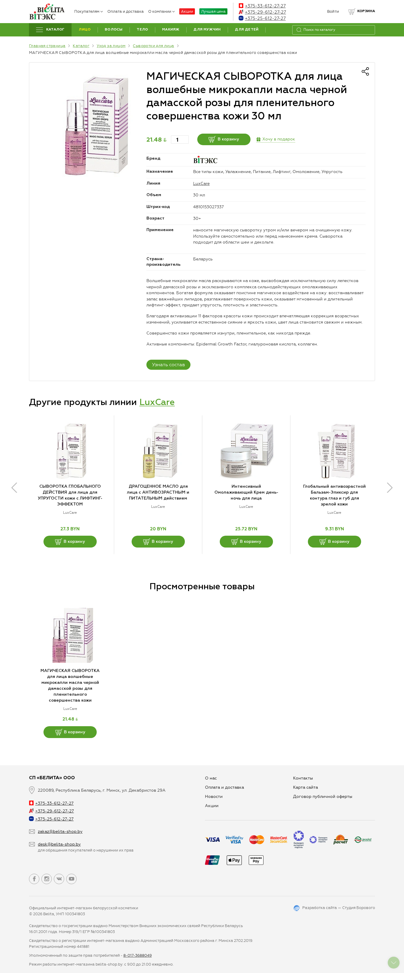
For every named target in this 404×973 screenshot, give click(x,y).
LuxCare (201, 183)
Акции (187, 11)
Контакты (303, 778)
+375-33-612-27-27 (265, 6)
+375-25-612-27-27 (265, 18)
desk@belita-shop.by (59, 844)
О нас (211, 778)
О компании (159, 11)
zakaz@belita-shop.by (60, 831)
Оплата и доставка (125, 11)
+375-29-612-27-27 (265, 12)
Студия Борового (358, 907)
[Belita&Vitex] (46, 12)
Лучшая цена (213, 11)
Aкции (212, 805)
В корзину (228, 139)
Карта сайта (305, 787)
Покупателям (86, 11)
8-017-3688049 (137, 955)
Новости (214, 796)
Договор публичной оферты (322, 796)
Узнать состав (168, 364)
